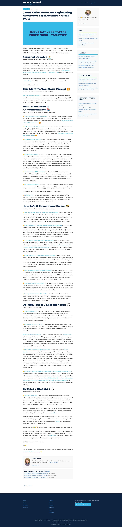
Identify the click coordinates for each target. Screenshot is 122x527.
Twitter (50, 462)
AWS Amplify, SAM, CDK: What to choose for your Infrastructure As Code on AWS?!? (47, 371)
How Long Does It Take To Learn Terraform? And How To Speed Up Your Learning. (87, 109)
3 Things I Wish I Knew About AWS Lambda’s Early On (39, 240)
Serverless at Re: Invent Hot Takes (33, 324)
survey (58, 421)
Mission (24, 503)
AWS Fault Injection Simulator (32, 139)
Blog (91, 3)
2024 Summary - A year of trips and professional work (36, 473)
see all (47, 471)
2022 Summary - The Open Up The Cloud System (35, 477)
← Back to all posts (27, 485)
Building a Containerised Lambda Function (36, 294)
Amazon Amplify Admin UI (31, 154)
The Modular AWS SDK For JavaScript (34, 171)
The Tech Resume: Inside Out (32, 334)
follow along (27, 81)
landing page (52, 435)
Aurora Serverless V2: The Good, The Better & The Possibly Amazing (43, 225)
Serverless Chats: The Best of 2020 (34, 283)
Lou (85, 23)
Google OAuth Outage (30, 395)
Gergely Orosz (67, 334)
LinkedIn (56, 462)
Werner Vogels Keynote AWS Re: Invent (35, 116)
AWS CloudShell (28, 195)
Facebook (51, 512)
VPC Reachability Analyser (31, 184)
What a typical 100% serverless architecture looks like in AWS (41, 212)
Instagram (51, 507)
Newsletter (26, 9)
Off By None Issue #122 (30, 311)
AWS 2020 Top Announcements (31, 95)
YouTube (51, 505)
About (86, 3)
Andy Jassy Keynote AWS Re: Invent (34, 126)
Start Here (25, 505)
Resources (96, 3)
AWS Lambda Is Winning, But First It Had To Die (37, 349)
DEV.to (50, 510)
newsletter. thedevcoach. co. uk (31, 452)
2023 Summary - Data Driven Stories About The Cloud (36, 475)
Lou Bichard (36, 458)
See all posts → (35, 465)
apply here (54, 413)
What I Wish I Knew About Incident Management (37, 270)
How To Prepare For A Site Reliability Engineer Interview (39, 255)
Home (80, 3)
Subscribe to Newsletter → (83, 504)
